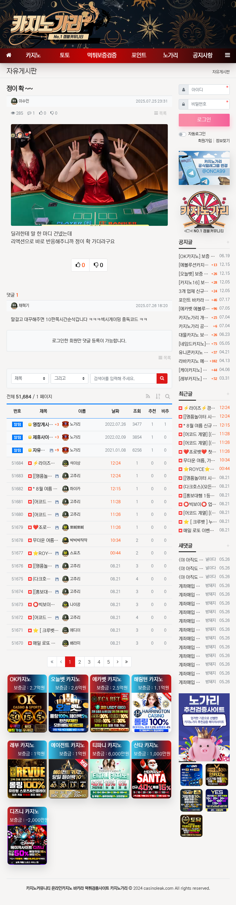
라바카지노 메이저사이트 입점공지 (193, 361)
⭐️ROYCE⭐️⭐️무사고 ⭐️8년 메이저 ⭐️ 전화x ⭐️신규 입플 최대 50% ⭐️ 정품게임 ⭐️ (199, 469)
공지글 (186, 242)
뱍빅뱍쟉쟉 (78, 540)
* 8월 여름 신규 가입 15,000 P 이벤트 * (199, 425)
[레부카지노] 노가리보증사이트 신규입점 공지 (194, 378)
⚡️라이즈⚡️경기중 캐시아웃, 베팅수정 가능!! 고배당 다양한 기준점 (199, 408)
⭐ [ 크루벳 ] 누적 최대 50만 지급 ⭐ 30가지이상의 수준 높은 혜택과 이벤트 (199, 522)
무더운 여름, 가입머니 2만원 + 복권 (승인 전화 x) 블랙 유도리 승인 (199, 460)
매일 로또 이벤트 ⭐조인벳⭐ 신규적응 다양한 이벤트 (199, 530)
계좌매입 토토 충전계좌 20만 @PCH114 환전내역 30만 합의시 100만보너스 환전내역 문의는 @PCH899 (191, 586)
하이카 (75, 488)
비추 (165, 411)
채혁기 (24, 305)
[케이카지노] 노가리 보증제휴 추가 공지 (194, 370)
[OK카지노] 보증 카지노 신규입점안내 (198, 256)
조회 (137, 411)
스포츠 (75, 553)
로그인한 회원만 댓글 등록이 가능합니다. (89, 340)
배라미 (75, 643)
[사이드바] (227, 55)
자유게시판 (221, 72)
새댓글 (186, 546)
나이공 (75, 604)
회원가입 (205, 141)
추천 (152, 411)
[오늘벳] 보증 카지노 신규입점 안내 (194, 274)
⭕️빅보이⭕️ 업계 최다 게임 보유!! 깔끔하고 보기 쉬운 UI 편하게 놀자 (199, 504)
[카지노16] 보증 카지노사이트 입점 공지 (194, 282)
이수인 (24, 101)
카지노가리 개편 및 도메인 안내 (194, 317)
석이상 (75, 463)
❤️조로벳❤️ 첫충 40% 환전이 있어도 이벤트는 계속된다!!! (199, 452)
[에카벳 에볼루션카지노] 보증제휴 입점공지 (194, 308)
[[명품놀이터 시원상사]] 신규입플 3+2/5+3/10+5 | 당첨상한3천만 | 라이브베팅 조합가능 (199, 416)
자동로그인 (196, 134)
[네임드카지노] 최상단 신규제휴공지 (194, 344)
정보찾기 (223, 141)
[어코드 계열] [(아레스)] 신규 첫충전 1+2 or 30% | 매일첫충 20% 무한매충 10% (199, 434)
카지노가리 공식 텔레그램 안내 (195, 326)
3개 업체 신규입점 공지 (194, 291)
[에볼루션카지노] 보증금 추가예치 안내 (194, 265)
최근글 (186, 394)
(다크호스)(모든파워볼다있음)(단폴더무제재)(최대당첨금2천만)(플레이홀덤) (199, 486)
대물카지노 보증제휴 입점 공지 (194, 335)
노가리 (75, 424)
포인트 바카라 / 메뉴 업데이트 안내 (194, 300)
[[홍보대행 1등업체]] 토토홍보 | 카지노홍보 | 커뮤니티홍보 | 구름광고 (199, 495)
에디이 (75, 630)
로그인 (204, 120)
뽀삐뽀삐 (77, 527)
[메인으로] (8, 55)
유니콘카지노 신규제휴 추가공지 (194, 352)
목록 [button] (162, 113)
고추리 (75, 476)
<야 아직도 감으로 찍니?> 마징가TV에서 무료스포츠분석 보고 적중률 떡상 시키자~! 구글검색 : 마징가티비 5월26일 (191, 560)
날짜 (115, 411)
